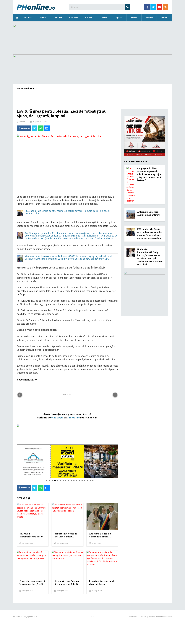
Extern (43, 17)
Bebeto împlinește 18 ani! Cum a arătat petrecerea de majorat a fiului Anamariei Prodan (67, 535)
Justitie (149, 17)
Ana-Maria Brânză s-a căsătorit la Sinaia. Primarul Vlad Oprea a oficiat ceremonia (100, 535)
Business (28, 17)
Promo (164, 17)
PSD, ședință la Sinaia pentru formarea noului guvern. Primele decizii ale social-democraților (68, 212)
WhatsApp (57, 417)
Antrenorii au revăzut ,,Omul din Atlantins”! (148, 213)
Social (104, 17)
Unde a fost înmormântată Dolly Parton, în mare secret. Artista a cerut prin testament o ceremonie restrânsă (150, 257)
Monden (58, 17)
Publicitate (133, 616)
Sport (119, 17)
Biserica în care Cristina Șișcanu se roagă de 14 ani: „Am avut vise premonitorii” (66, 583)
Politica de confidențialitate (160, 616)
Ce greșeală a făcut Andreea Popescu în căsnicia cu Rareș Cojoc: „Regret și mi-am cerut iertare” (149, 174)
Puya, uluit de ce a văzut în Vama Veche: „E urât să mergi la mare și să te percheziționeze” (32, 583)
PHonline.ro (17, 17)
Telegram (74, 417)
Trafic (134, 17)
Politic (88, 17)
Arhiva (143, 616)
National (73, 17)
